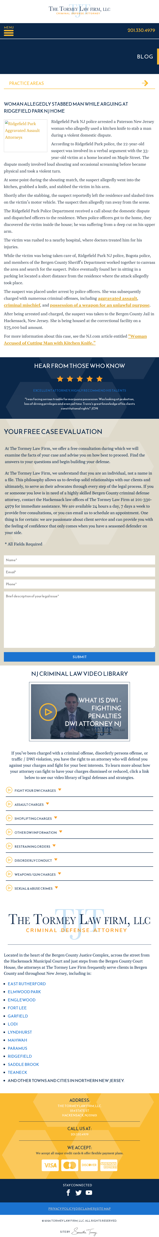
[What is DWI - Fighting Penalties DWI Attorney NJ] (79, 740)
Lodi (13, 1024)
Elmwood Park (24, 992)
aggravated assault (117, 298)
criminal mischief (22, 305)
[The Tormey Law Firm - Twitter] (78, 1193)
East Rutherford (27, 984)
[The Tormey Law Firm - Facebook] (68, 1193)
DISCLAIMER (85, 1209)
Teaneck (17, 1072)
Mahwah (17, 1040)
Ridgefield (20, 1056)
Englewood (21, 1000)
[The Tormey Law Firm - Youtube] (89, 1193)
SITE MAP (104, 1209)
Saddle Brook (23, 1064)
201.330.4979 (141, 30)
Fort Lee (17, 1008)
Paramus (17, 1048)
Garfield (18, 1016)
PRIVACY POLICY (61, 1209)
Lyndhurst (20, 1032)
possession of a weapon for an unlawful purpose (99, 305)
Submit (80, 657)
